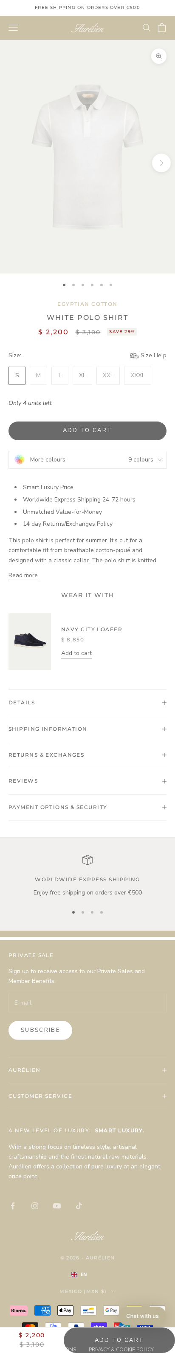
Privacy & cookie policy (121, 1349)
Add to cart (88, 430)
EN (84, 1274)
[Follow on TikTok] (79, 1206)
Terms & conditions (48, 1349)
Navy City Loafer (91, 629)
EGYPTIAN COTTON (87, 304)
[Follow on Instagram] (35, 1206)
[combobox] (87, 1274)
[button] (143, 1316)
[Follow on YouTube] (57, 1206)
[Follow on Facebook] (12, 1206)
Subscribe (40, 1030)
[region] (87, 876)
